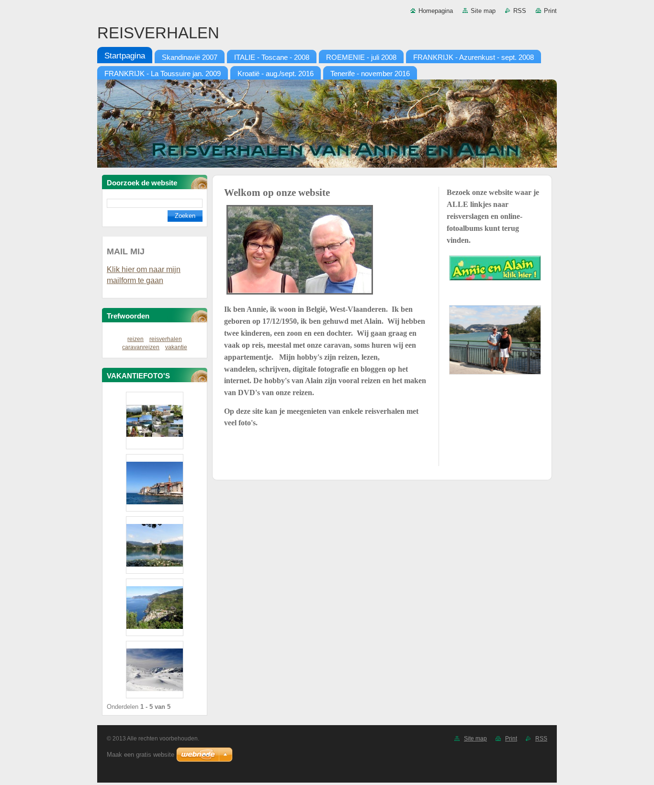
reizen (135, 339)
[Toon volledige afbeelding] (154, 420)
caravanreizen (140, 347)
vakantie (176, 347)
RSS (519, 10)
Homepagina (435, 10)
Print (550, 10)
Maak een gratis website (140, 754)
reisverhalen (165, 339)
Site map (483, 10)
